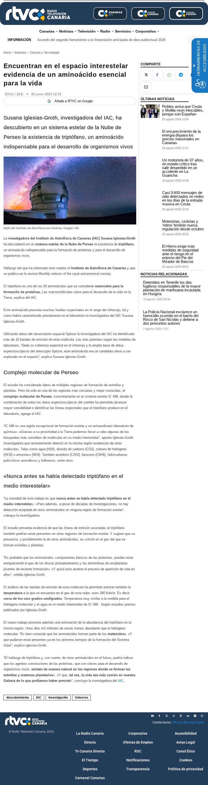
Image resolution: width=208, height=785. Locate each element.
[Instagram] (181, 716)
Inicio (7, 52)
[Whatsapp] (202, 716)
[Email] (146, 87)
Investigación (58, 697)
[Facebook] (157, 75)
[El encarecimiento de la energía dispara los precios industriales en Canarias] (150, 136)
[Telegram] (181, 75)
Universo (81, 697)
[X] (146, 75)
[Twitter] (166, 716)
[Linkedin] (188, 716)
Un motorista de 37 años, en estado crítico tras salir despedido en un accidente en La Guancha (183, 167)
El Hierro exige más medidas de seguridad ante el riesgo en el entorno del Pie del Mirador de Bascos (180, 254)
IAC (121, 681)
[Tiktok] (173, 716)
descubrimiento (17, 697)
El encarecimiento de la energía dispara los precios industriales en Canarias (181, 137)
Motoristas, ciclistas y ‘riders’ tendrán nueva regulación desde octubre (183, 225)
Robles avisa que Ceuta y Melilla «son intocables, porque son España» (182, 110)
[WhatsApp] (169, 75)
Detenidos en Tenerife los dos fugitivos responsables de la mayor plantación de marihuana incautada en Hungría (172, 288)
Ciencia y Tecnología (44, 52)
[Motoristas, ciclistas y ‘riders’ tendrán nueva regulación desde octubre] (150, 226)
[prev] (191, 40)
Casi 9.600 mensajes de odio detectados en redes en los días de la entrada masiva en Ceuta (183, 198)
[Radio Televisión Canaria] (38, 13)
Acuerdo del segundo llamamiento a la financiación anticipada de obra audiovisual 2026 (101, 40)
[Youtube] (152, 716)
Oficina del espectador (188, 722)
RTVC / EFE (14, 94)
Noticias (20, 52)
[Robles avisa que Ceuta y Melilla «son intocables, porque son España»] (150, 111)
